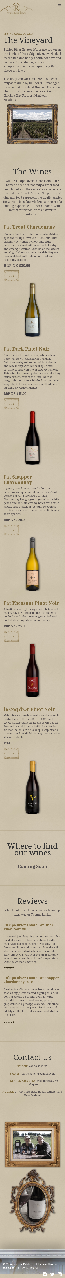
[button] (59, 5)
